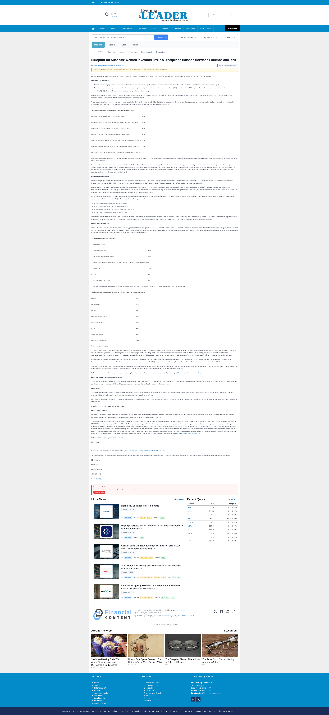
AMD (189, 515)
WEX (179, 577)
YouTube (112, 438)
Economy (157, 577)
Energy (149, 517)
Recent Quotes (187, 37)
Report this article (99, 492)
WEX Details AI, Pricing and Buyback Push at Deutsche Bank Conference (151, 567)
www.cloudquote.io (178, 610)
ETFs (124, 45)
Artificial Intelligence (146, 577)
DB (175, 577)
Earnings (142, 517)
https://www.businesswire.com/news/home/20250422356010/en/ (142, 451)
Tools (135, 45)
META (190, 526)
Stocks (112, 45)
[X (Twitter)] (215, 614)
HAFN (162, 517)
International (146, 52)
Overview (111, 52)
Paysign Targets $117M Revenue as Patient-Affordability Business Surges (152, 527)
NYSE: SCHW (119, 421)
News (122, 52)
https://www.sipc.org (205, 426)
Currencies (132, 52)
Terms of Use (124, 711)
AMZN (190, 507)
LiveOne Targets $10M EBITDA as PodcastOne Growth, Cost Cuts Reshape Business (151, 587)
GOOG (190, 522)
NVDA (190, 533)
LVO (163, 597)
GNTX (163, 557)
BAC (189, 518)
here (167, 384)
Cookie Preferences (169, 711)
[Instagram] (233, 614)
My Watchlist (208, 37)
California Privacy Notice (151, 711)
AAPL (189, 511)
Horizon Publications (83, 711)
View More (178, 499)
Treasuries (160, 52)
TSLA (173, 597)
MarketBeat (128, 517)
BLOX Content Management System (206, 711)
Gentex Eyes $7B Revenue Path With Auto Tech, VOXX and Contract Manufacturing (150, 547)
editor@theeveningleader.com (209, 693)
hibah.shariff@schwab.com (100, 479)
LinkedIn (120, 438)
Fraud (163, 577)
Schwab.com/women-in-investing (189, 373)
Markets (98, 45)
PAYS (142, 537)
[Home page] (162, 14)
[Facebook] (221, 614)
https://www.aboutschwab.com (189, 433)
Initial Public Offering (146, 557)
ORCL (190, 537)
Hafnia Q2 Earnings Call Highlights (141, 505)
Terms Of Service (187, 615)
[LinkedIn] (227, 614)
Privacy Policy (171, 615)
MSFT (189, 530)
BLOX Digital (227, 711)
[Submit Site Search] (231, 15)
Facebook (105, 438)
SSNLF (168, 597)
